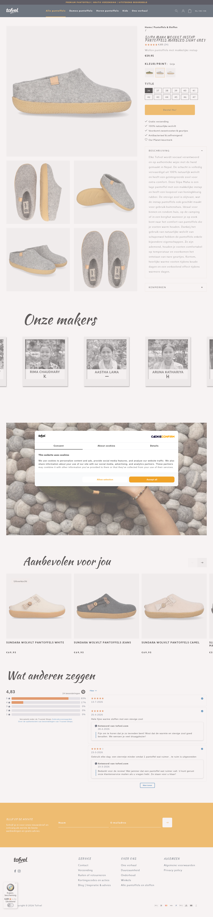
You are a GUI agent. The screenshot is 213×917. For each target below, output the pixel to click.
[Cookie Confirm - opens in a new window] (162, 436)
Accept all (152, 479)
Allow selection (105, 479)
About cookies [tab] (106, 445)
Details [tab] (154, 445)
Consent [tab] (59, 445)
